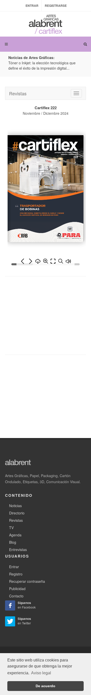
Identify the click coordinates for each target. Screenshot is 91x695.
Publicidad (17, 586)
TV (11, 525)
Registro (15, 571)
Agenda (15, 532)
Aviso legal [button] (41, 673)
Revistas (18, 91)
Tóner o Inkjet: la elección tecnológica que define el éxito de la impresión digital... (42, 65)
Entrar (32, 5)
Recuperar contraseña (27, 578)
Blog (12, 539)
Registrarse (56, 5)
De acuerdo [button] (45, 686)
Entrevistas (18, 546)
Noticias (15, 503)
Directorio (17, 510)
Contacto (16, 593)
